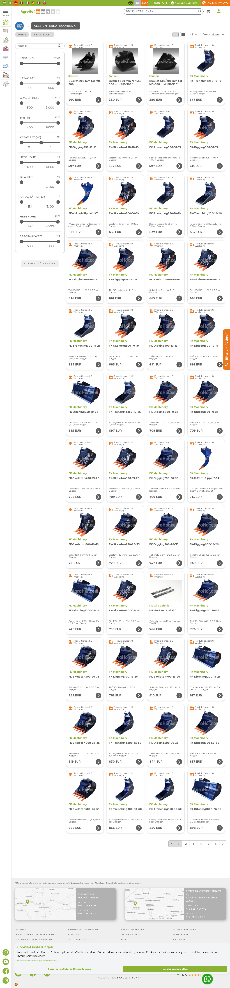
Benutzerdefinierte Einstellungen (69, 969)
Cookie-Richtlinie (50, 961)
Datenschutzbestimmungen (29, 961)
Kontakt (160, 3)
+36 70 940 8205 (87, 913)
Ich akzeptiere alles (175, 969)
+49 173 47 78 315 (195, 916)
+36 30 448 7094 (87, 905)
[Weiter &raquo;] (223, 843)
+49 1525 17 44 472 (196, 908)
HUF (138, 2)
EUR (145, 2)
